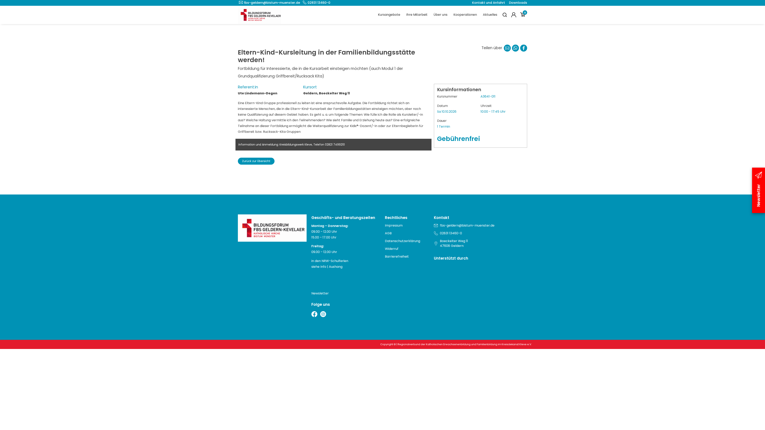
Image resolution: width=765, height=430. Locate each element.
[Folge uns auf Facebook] (314, 314)
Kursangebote (389, 14)
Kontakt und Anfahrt (488, 2)
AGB (388, 233)
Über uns (440, 14)
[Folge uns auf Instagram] (323, 314)
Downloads (518, 2)
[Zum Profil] (513, 14)
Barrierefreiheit (397, 256)
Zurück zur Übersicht (256, 161)
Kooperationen (465, 14)
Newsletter (320, 293)
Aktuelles (490, 14)
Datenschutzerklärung (402, 241)
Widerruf (391, 248)
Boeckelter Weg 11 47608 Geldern (454, 243)
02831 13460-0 (319, 2)
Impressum (394, 225)
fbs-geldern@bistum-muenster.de (272, 2)
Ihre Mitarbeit (417, 14)
